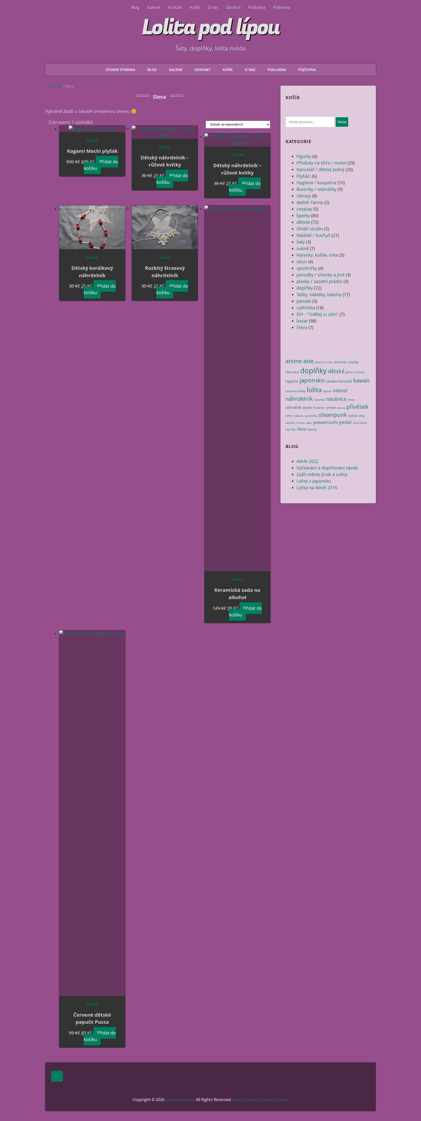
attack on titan (324, 362)
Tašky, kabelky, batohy (319, 294)
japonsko (312, 380)
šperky (303, 215)
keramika (291, 391)
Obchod (233, 7)
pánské (304, 301)
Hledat (341, 122)
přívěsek (357, 406)
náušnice (336, 399)
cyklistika (306, 308)
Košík (195, 7)
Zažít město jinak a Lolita (322, 474)
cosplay (304, 209)
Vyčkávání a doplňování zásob (327, 468)
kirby (302, 391)
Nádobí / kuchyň (313, 235)
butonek (340, 362)
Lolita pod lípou (210, 27)
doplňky (305, 288)
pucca (341, 407)
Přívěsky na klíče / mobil (321, 163)
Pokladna (256, 7)
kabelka (331, 381)
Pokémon (319, 407)
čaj (287, 429)
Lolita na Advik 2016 (317, 487)
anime (294, 361)
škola (301, 429)
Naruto (327, 391)
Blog (135, 7)
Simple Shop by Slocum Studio (260, 1099)
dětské (303, 222)
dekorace (292, 372)
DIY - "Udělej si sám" (317, 314)
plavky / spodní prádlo (319, 281)
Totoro (300, 423)
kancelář (345, 381)
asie (308, 361)
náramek (319, 399)
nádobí (340, 390)
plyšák (307, 407)
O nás (213, 7)
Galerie (153, 7)
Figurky (304, 156)
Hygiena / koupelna (316, 182)
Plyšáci (304, 176)
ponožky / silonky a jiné (320, 275)
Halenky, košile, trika (317, 255)
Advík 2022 (307, 461)
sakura (298, 416)
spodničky (307, 268)
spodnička (311, 416)
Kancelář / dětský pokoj (320, 169)
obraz (351, 399)
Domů (55, 86)
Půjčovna (281, 7)
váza (309, 423)
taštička (290, 423)
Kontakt (175, 7)
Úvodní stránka (120, 69)
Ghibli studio (310, 229)
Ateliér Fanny (310, 202)
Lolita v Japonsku (314, 481)
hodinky (359, 372)
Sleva (302, 327)
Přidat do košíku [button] (101, 165)
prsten (331, 407)
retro (289, 415)
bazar (302, 321)
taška (361, 416)
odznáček (293, 407)
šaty (301, 242)
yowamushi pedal (332, 422)
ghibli (349, 372)
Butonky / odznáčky (316, 189)
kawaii (361, 380)
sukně (303, 248)
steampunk (333, 414)
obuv (302, 261)
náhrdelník (299, 398)
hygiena (292, 381)
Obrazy (304, 196)
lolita (314, 389)
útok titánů (360, 423)
